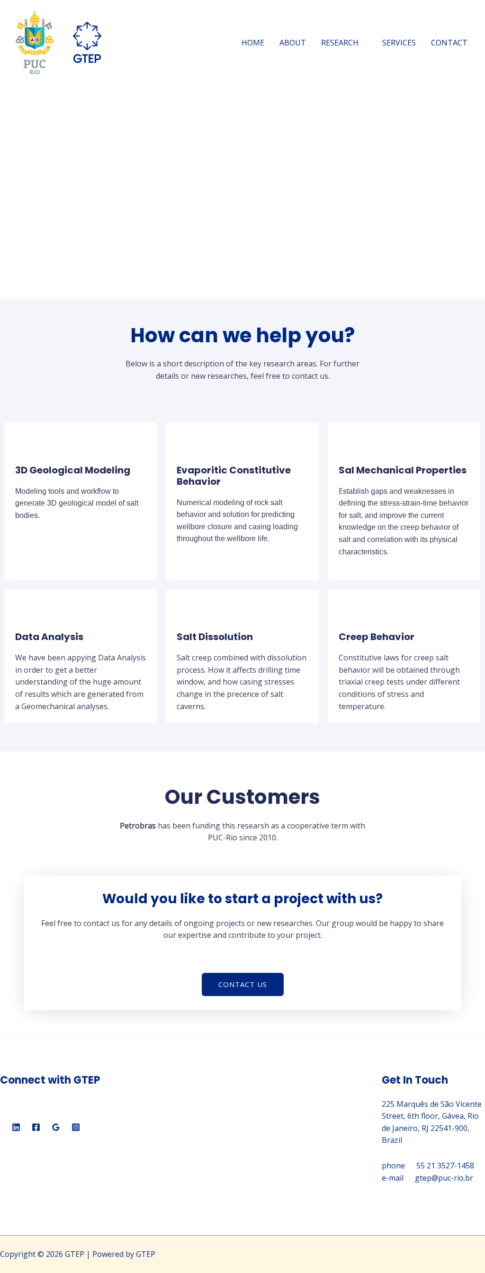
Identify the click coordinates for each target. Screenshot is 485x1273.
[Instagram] (76, 1127)
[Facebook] (36, 1127)
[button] (243, 984)
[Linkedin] (16, 1127)
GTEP (130, 42)
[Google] (56, 1127)
